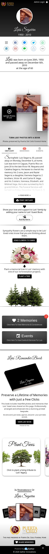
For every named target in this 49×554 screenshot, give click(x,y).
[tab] (9, 149)
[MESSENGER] (24, 42)
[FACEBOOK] (15, 42)
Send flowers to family (24, 240)
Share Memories (26, 542)
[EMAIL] (15, 48)
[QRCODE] (6, 42)
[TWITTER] (33, 42)
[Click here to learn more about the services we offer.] (24, 530)
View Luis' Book (24, 422)
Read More (24, 195)
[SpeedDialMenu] (42, 547)
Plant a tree (24, 276)
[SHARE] (33, 48)
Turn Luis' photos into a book (24, 138)
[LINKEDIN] (6, 48)
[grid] (24, 113)
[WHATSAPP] (42, 42)
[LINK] (42, 48)
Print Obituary (26, 200)
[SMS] (24, 48)
